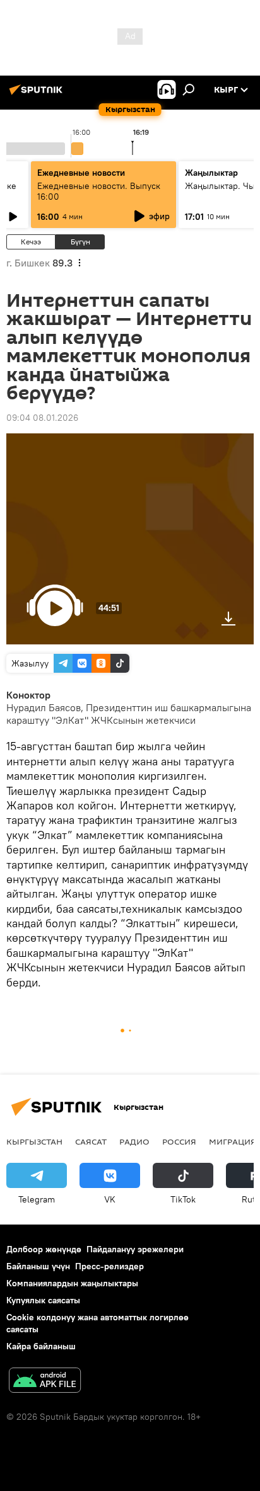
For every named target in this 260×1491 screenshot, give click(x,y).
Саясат (91, 1141)
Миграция (232, 1141)
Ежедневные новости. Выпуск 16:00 (98, 191)
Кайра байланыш (41, 1346)
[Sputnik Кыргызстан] (37, 94)
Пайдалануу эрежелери (135, 1249)
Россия (179, 1141)
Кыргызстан (34, 1141)
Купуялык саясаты (43, 1300)
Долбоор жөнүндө (43, 1249)
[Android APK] (45, 1382)
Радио (134, 1141)
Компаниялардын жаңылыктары (72, 1283)
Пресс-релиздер (109, 1266)
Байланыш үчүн (38, 1266)
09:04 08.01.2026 (42, 417)
